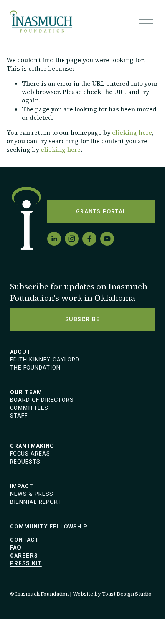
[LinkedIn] (54, 239)
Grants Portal (101, 211)
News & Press (31, 494)
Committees (29, 408)
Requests (25, 462)
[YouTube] (107, 239)
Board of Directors (42, 400)
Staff (19, 416)
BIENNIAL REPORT (35, 502)
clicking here (132, 132)
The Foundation (35, 368)
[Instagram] (72, 239)
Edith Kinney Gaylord (44, 360)
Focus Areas (30, 454)
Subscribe (82, 319)
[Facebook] (89, 239)
